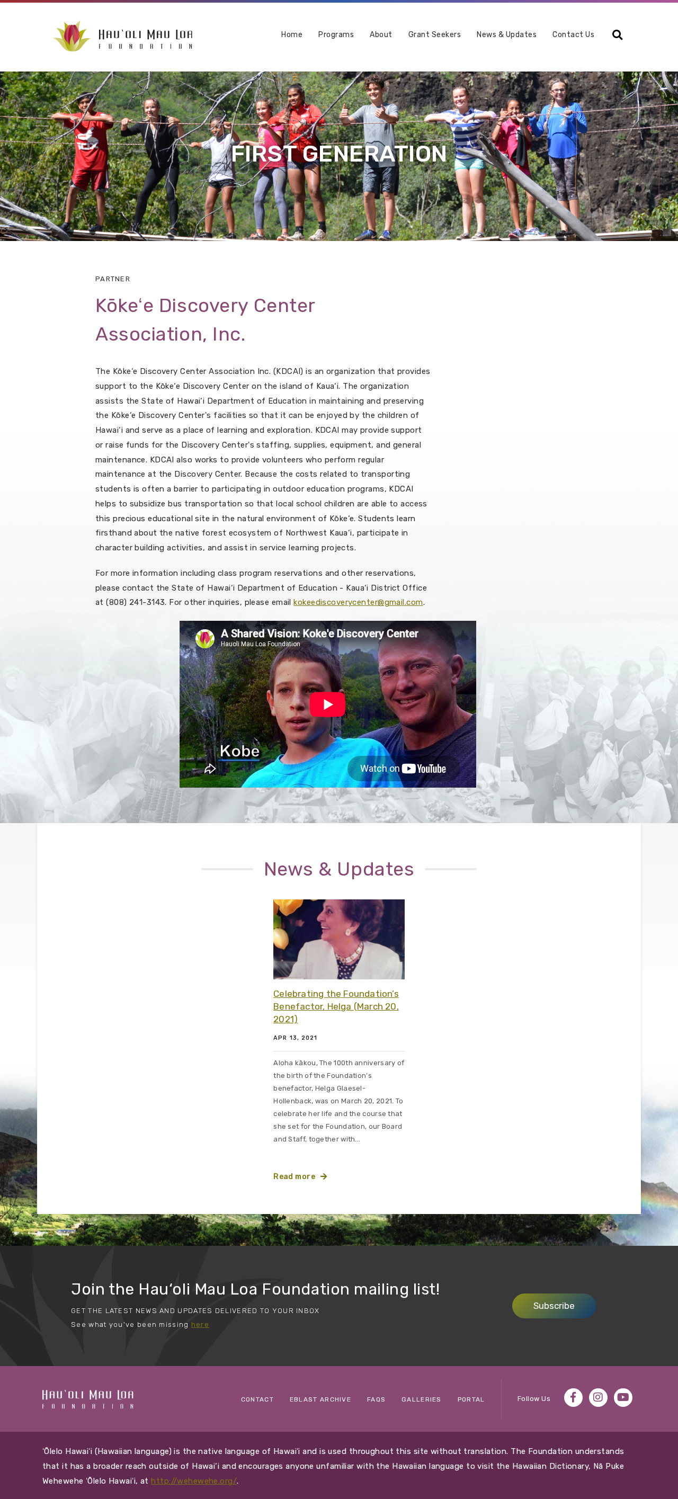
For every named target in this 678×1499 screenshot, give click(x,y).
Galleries (422, 1399)
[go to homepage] (122, 35)
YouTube (623, 1397)
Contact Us (573, 35)
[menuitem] (291, 39)
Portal (471, 1399)
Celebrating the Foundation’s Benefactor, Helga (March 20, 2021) (336, 1006)
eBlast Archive (320, 1399)
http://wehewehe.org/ (194, 1481)
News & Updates (507, 35)
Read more (294, 1176)
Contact (257, 1399)
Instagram (598, 1397)
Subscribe (554, 1305)
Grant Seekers (434, 35)
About (381, 35)
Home (291, 35)
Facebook (573, 1397)
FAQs (376, 1399)
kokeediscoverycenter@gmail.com (358, 602)
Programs (336, 35)
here (200, 1324)
